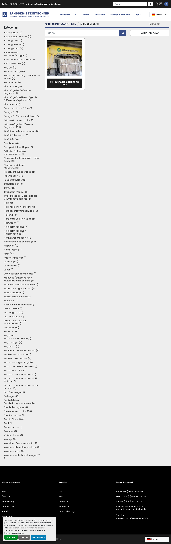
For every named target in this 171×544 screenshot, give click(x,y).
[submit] (150, 4)
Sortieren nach (150, 33)
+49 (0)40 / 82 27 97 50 (135, 496)
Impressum (7, 516)
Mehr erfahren (38, 537)
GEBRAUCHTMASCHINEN (120, 14)
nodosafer (65, 14)
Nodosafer (64, 501)
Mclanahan (64, 506)
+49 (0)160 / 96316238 (133, 491)
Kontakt (140, 14)
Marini (86, 14)
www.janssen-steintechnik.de (129, 506)
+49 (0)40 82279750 (17, 4)
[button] (120, 14)
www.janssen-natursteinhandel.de (132, 518)
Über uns (6, 496)
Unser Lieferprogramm (69, 511)
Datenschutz (8, 506)
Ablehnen (24, 537)
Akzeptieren (11, 537)
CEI (60, 491)
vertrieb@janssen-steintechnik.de (47, 4)
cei (76, 14)
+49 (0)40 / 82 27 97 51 (131, 501)
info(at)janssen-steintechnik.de (131, 509)
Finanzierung (8, 501)
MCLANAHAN (100, 14)
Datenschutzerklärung (13, 533)
